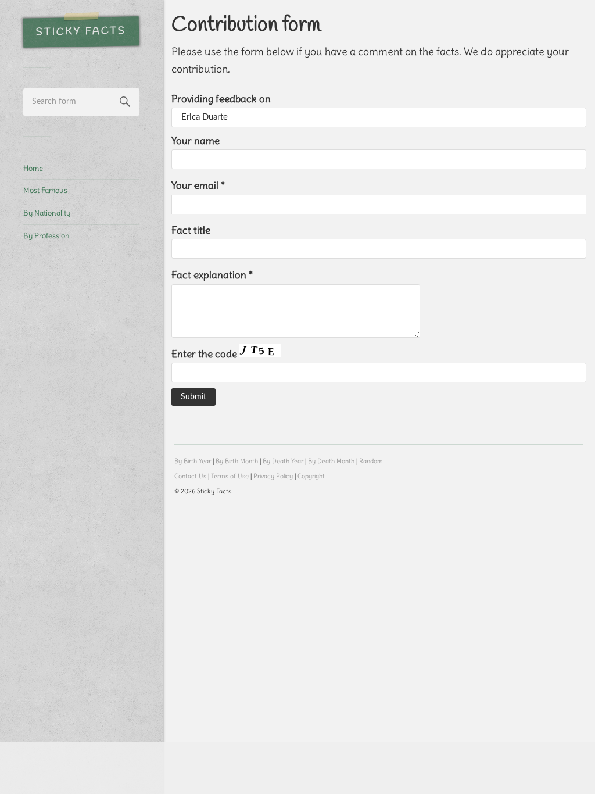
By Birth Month (237, 461)
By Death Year (283, 461)
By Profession (46, 235)
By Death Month (331, 461)
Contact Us (190, 476)
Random (371, 461)
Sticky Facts (81, 32)
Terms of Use (230, 476)
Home (33, 168)
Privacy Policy (273, 476)
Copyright (311, 476)
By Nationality (46, 212)
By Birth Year (192, 461)
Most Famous (45, 190)
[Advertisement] (81, 445)
